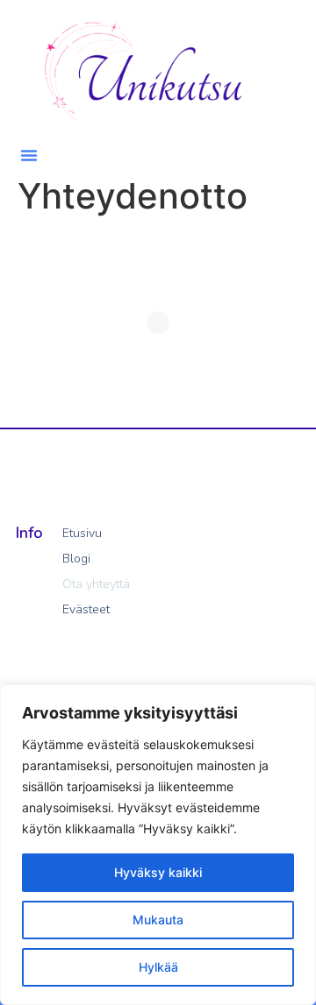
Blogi (76, 558)
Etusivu (82, 533)
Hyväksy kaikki (158, 872)
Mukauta (158, 919)
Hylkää (158, 966)
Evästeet (86, 609)
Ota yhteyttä (96, 584)
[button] (29, 155)
